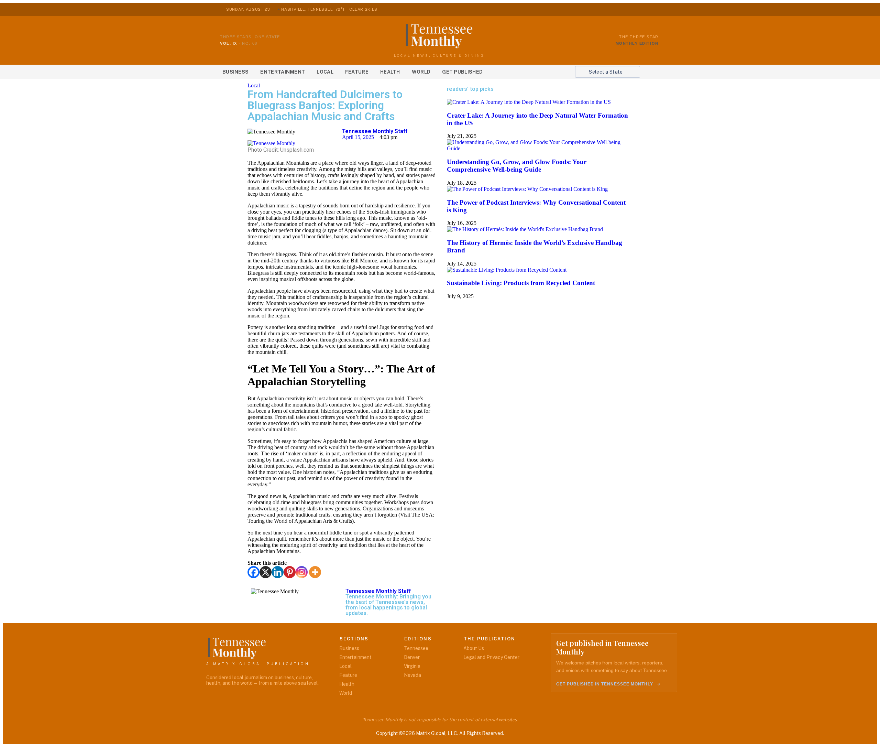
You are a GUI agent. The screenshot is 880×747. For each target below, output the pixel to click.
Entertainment (282, 72)
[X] (266, 572)
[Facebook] (254, 572)
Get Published (462, 72)
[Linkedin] (278, 572)
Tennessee (416, 648)
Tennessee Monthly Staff (374, 131)
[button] (607, 71)
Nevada (412, 675)
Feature (356, 72)
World (421, 72)
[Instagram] (302, 572)
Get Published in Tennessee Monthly (604, 684)
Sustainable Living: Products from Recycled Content (521, 282)
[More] (315, 572)
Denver (412, 657)
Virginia (412, 666)
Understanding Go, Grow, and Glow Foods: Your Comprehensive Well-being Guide (516, 165)
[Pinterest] (290, 572)
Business (235, 72)
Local (325, 72)
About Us (473, 648)
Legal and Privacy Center (491, 657)
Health (390, 72)
